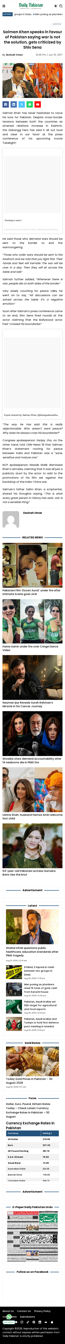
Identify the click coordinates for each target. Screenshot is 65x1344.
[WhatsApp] (29, 104)
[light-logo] (31, 5)
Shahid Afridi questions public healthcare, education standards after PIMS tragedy (32, 951)
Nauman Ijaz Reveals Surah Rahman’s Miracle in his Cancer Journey (27, 704)
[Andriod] (45, 1322)
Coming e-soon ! (13, 220)
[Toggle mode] (56, 6)
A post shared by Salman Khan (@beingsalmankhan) (32, 415)
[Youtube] (15, 1322)
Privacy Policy (42, 1311)
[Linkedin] (39, 1322)
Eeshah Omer (14, 54)
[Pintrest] (33, 1322)
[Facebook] (5, 104)
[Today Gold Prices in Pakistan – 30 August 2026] (32, 1061)
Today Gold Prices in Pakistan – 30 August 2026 (29, 1081)
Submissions (27, 1317)
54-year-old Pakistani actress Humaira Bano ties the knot (29, 873)
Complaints (9, 1317)
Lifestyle (56, 24)
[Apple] (52, 1322)
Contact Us (24, 1311)
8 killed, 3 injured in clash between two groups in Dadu (39, 971)
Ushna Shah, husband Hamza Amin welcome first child (32, 816)
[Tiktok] (27, 1322)
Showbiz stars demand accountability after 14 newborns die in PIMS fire (31, 760)
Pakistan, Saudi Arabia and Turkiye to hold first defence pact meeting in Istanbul (41, 1022)
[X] (21, 104)
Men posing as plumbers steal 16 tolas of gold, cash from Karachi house (40, 988)
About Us (8, 1311)
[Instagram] (21, 1322)
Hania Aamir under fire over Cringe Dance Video (30, 648)
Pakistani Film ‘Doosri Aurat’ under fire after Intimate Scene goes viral (31, 592)
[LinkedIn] (13, 104)
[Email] (37, 104)
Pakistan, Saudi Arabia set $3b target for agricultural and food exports (40, 1005)
